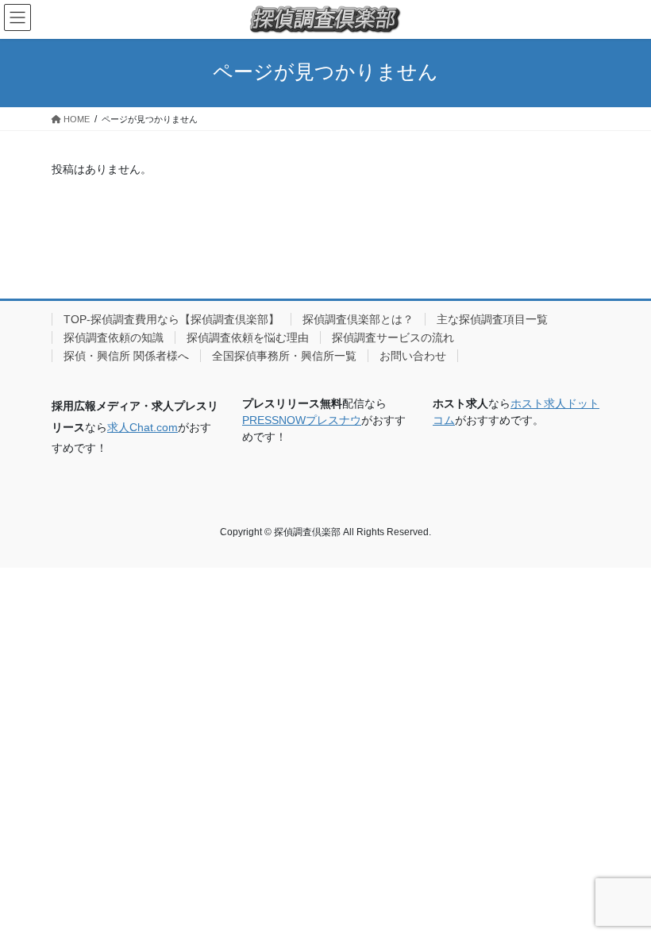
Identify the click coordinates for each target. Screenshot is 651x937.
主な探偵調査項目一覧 (492, 319)
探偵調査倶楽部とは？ (358, 319)
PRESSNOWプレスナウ (301, 420)
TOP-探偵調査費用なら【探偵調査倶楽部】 (171, 319)
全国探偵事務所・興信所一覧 (284, 355)
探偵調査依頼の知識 (114, 337)
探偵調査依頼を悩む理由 (248, 337)
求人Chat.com (142, 427)
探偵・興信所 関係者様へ (126, 355)
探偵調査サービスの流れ (393, 337)
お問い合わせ (412, 355)
